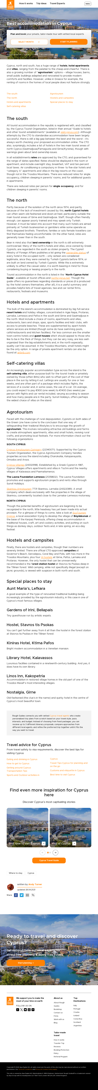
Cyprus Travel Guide (49, 860)
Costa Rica (78, 1019)
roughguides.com (14, 54)
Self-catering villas (16, 106)
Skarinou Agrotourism (19, 489)
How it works (26, 4)
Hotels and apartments (19, 102)
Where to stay (15, 873)
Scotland (77, 1022)
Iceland (76, 1015)
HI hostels (46, 557)
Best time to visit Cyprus (62, 775)
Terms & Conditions (25, 1069)
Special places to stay (61, 102)
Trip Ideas (41, 4)
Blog (55, 1023)
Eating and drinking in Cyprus (22, 759)
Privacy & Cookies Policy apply (46, 1069)
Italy (75, 1005)
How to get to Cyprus (18, 764)
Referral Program (61, 1057)
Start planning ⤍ (26, 963)
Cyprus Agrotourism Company (24, 450)
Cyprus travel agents (59, 716)
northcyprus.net (60, 278)
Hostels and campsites (62, 98)
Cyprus (35, 54)
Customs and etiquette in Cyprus (67, 771)
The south (12, 94)
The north (12, 98)
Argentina (78, 1026)
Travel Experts (57, 4)
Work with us (59, 1019)
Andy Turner (35, 884)
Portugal (77, 1009)
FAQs (56, 1016)
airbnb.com (23, 352)
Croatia (76, 1012)
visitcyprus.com (69, 132)
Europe (27, 54)
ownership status (76, 253)
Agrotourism (56, 94)
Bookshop (58, 1009)
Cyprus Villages (15, 465)
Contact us (58, 1013)
